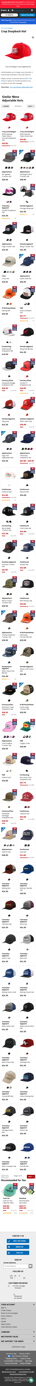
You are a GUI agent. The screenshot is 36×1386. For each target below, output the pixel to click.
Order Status (6, 1310)
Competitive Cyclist (26, 1372)
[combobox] (31, 106)
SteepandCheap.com (18, 1374)
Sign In (3, 1308)
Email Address (10, 1263)
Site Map (28, 1361)
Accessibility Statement (13, 1361)
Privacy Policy (24, 1353)
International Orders (9, 1327)
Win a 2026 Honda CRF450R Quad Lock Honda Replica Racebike (18, 4)
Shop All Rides (25, 1363)
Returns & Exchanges (9, 1313)
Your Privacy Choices (20, 1356)
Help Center (6, 1324)
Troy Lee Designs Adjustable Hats (21, 87)
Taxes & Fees (25, 1358)
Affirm (3, 1319)
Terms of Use (11, 1353)
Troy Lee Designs (7, 28)
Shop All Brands (11, 1363)
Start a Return (6, 1316)
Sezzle (3, 1321)
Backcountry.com (9, 1372)
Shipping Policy (11, 1358)
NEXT (30, 1177)
